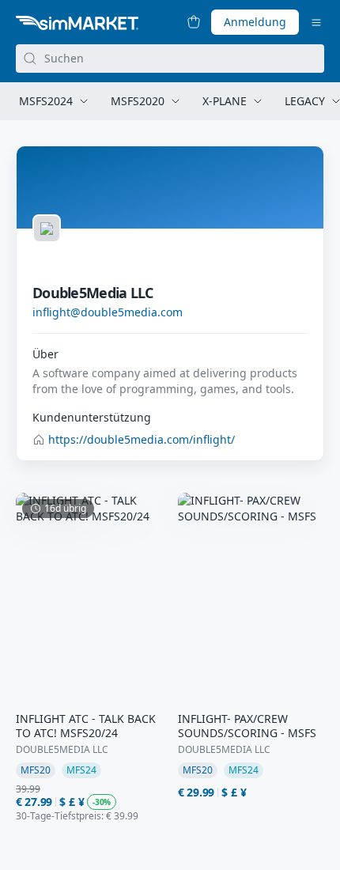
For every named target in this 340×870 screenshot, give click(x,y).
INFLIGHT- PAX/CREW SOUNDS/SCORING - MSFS (247, 726)
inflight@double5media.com (107, 312)
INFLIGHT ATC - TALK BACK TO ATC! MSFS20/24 (86, 726)
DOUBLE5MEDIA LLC (62, 749)
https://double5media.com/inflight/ (141, 439)
